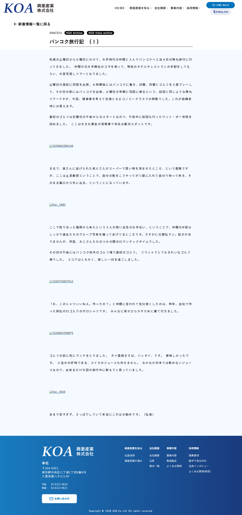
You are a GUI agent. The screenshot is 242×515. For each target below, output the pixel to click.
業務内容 (172, 455)
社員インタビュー (199, 466)
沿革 (151, 460)
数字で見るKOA (197, 460)
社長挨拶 (130, 455)
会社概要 (154, 455)
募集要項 (194, 455)
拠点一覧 (154, 466)
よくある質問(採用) (200, 471)
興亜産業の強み (133, 460)
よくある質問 (174, 466)
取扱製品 (172, 460)
